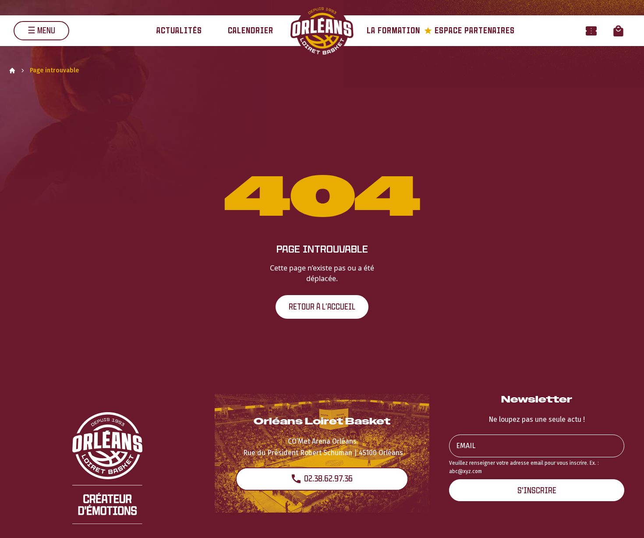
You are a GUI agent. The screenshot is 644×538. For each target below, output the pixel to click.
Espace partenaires (469, 30)
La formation (393, 30)
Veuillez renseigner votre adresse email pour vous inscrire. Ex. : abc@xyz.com (524, 467)
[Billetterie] (591, 30)
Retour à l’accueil (322, 307)
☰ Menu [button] (41, 30)
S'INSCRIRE (536, 490)
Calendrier (250, 30)
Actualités (179, 30)
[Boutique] (618, 30)
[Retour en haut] (623, 519)
